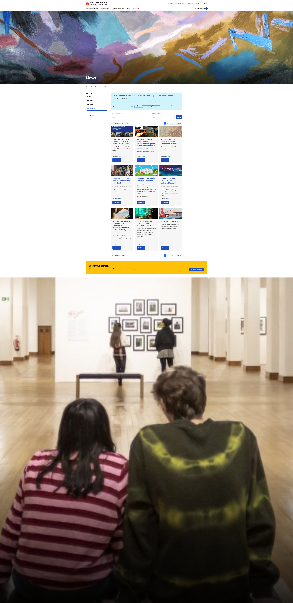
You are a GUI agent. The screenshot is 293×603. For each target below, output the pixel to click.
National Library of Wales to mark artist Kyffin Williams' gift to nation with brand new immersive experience (146, 143)
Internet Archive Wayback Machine (151, 105)
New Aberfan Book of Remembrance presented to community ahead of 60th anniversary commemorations (121, 226)
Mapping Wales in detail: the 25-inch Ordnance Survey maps (170, 141)
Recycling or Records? (170, 221)
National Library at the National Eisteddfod (146, 179)
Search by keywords (116, 113)
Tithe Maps (170, 3)
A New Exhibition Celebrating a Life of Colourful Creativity (169, 180)
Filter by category (157, 113)
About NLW (89, 93)
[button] (99, 8)
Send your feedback (196, 269)
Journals (184, 3)
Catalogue (190, 3)
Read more (116, 160)
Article (168, 156)
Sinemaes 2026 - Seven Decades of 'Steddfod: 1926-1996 (121, 180)
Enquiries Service (138, 107)
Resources (197, 3)
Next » (179, 123)
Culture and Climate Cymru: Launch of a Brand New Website (120, 141)
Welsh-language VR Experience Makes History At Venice (145, 223)
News (119, 156)
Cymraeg (205, 3)
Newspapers (177, 3)
